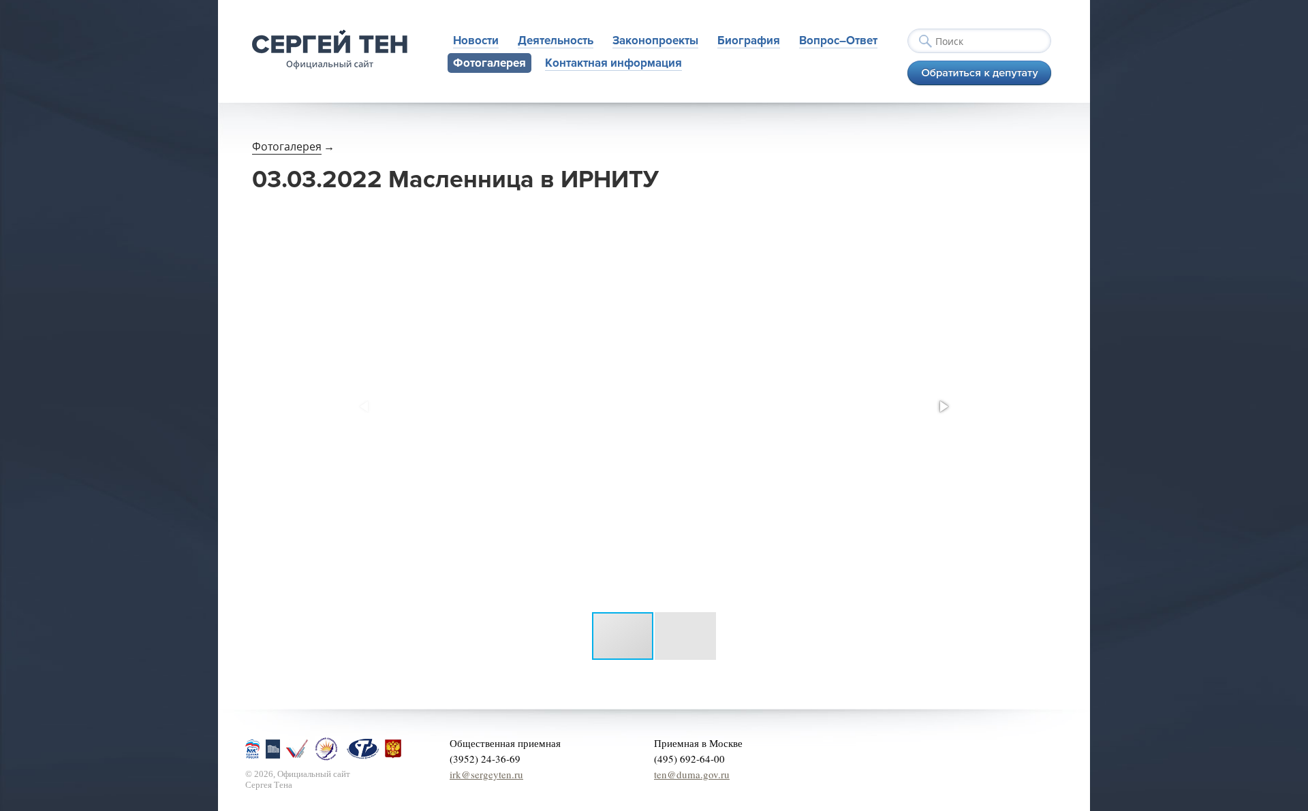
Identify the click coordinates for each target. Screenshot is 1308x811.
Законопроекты (655, 40)
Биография (748, 40)
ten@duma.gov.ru (692, 774)
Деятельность (555, 40)
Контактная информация (613, 63)
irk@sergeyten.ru (486, 774)
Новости (476, 40)
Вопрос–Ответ (838, 40)
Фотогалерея (489, 63)
